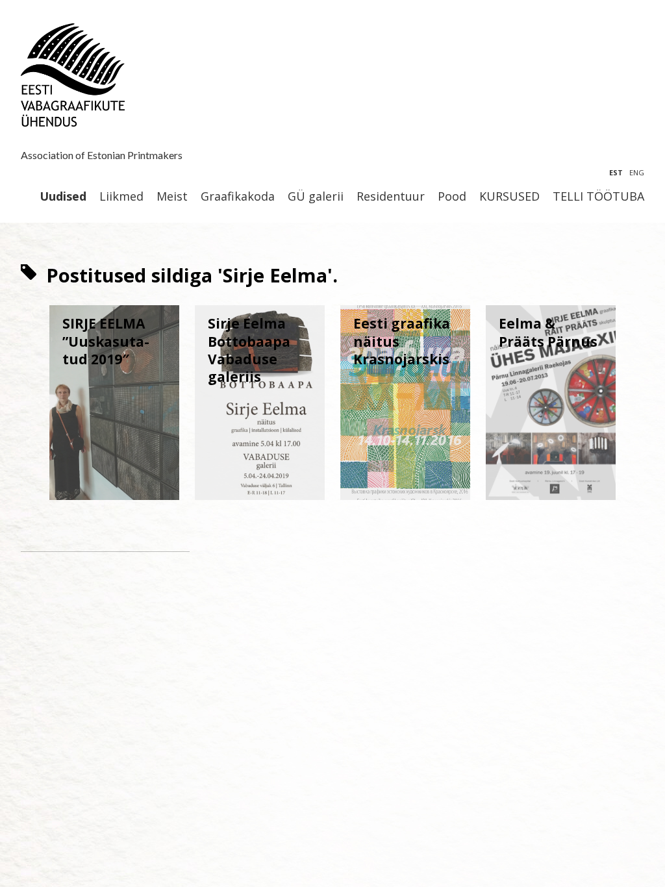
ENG (636, 172)
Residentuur (391, 197)
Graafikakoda (238, 197)
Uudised (63, 197)
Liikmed (121, 197)
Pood (452, 197)
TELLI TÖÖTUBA (598, 197)
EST (616, 172)
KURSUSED (509, 197)
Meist (172, 197)
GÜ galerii (316, 197)
